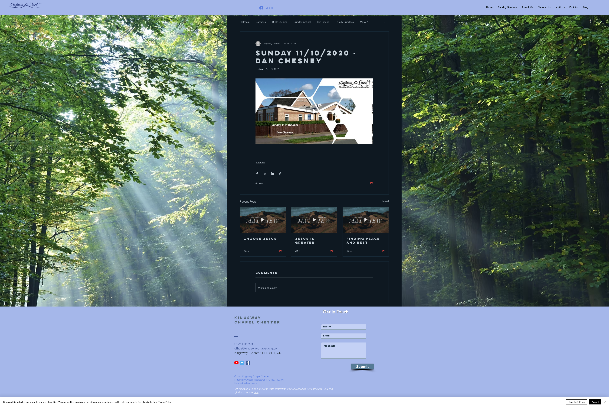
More (363, 21)
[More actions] (371, 43)
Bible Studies (279, 21)
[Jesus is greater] (314, 220)
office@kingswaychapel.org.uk (255, 348)
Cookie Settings (577, 402)
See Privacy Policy (162, 402)
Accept (595, 402)
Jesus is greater (305, 241)
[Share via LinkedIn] (272, 173)
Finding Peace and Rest (363, 241)
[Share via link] (280, 173)
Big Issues (323, 21)
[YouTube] (236, 363)
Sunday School (302, 21)
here (256, 392)
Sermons (261, 21)
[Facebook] (248, 363)
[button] (384, 22)
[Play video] (314, 111)
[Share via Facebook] (257, 173)
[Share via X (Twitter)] (264, 173)
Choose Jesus (260, 239)
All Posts (244, 21)
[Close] (605, 401)
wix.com (252, 382)
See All (385, 201)
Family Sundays (345, 21)
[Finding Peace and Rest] (366, 220)
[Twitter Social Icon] (242, 363)
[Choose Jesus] (263, 220)
